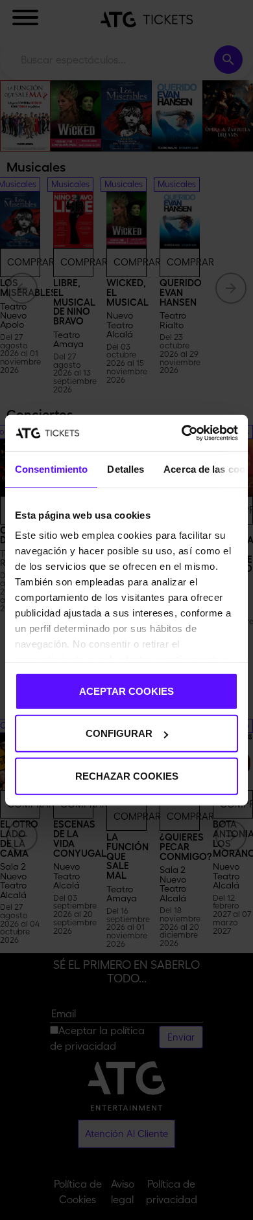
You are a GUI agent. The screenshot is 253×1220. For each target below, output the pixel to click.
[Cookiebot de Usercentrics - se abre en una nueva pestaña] (182, 433)
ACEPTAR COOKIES (126, 690)
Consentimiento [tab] (51, 468)
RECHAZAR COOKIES (126, 775)
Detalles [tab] (125, 468)
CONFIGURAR (119, 733)
